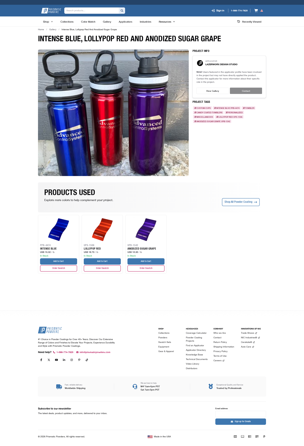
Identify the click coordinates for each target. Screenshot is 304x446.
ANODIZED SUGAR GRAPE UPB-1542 (213, 121)
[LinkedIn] (64, 360)
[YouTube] (56, 360)
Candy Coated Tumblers (209, 112)
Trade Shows (247, 333)
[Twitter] (49, 360)
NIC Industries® (249, 337)
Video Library (192, 364)
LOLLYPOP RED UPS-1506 (230, 117)
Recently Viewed (251, 21)
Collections (163, 333)
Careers (217, 360)
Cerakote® (246, 342)
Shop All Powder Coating (238, 202)
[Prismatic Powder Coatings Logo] (51, 10)
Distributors (191, 368)
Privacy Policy (220, 351)
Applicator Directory (196, 350)
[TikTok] (87, 360)
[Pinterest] (79, 360)
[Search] (122, 10)
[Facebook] (41, 360)
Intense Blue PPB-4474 (228, 108)
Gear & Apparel (166, 351)
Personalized (235, 112)
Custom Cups (203, 108)
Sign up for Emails (243, 422)
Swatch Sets (164, 342)
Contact (246, 90)
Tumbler (249, 108)
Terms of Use (220, 356)
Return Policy (220, 342)
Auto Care (246, 347)
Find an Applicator (195, 345)
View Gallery (212, 90)
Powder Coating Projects (194, 339)
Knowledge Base (194, 354)
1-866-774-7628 (65, 352)
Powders (162, 337)
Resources (165, 21)
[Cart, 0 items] (259, 10)
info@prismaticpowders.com (95, 352)
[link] (89, 29)
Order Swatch (58, 268)
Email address (221, 408)
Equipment (163, 347)
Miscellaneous (204, 117)
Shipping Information (223, 347)
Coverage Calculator (196, 333)
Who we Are (219, 333)
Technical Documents (197, 359)
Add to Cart (58, 261)
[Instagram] (71, 360)
